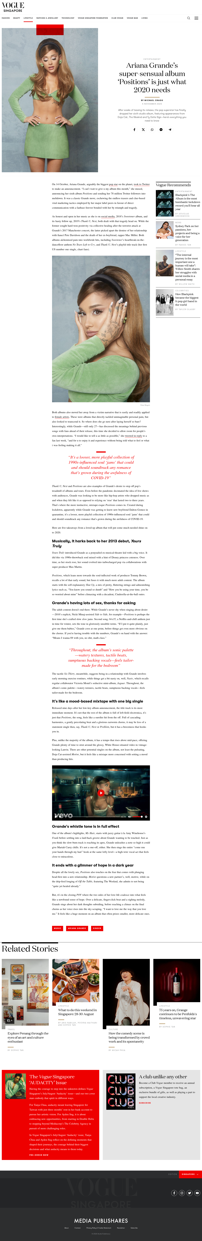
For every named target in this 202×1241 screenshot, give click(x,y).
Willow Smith (187, 284)
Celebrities (182, 291)
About (66, 1228)
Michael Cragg (153, 100)
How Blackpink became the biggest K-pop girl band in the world (186, 299)
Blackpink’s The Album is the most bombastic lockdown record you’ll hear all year (187, 202)
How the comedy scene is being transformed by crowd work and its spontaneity (129, 1037)
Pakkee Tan (185, 245)
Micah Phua (118, 1050)
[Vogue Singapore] (13, 7)
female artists (62, 416)
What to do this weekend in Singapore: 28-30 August (77, 1012)
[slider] (89, 816)
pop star (113, 184)
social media (108, 216)
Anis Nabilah (69, 1023)
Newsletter (121, 1228)
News (178, 223)
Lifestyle (180, 251)
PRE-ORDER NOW (39, 1155)
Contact (78, 1228)
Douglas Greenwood (182, 215)
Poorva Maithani (87, 1023)
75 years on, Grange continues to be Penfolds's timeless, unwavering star (178, 1014)
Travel (11, 1029)
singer (97, 928)
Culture (113, 1029)
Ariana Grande (77, 928)
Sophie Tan (17, 1050)
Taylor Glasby (187, 309)
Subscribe (145, 1103)
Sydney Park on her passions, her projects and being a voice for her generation (187, 233)
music (57, 928)
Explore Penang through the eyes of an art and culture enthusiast (28, 1037)
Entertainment (152, 59)
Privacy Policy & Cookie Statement (99, 1228)
